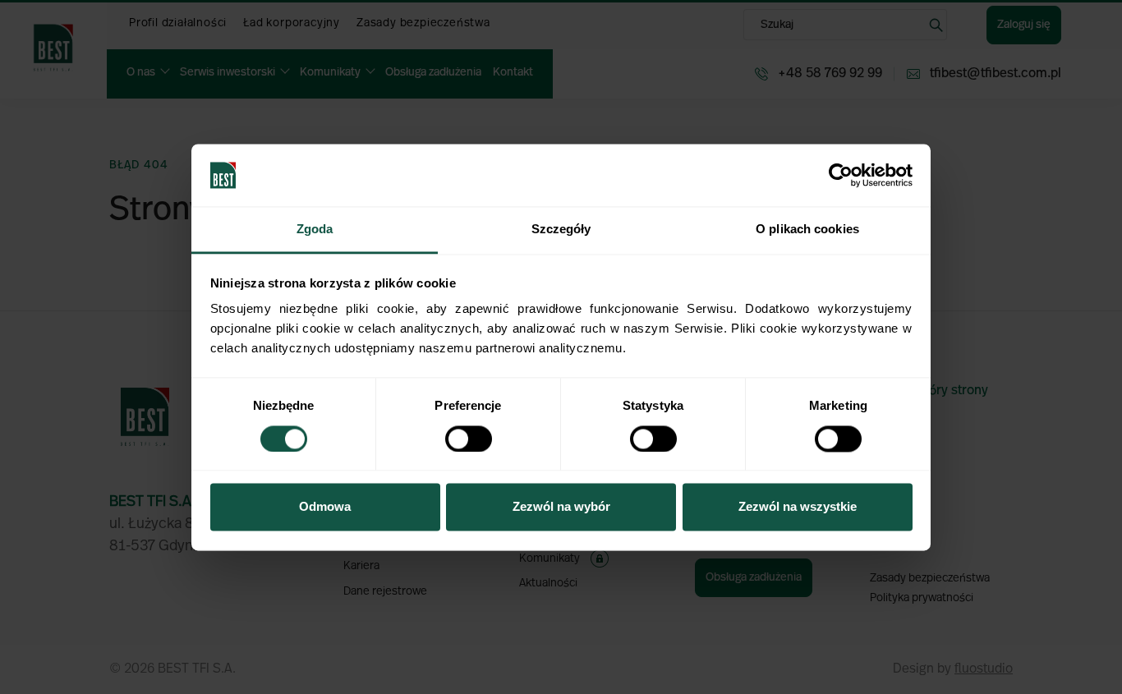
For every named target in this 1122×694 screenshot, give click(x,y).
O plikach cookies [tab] (807, 230)
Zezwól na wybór (561, 507)
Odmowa (325, 507)
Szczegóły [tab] (561, 230)
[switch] (468, 438)
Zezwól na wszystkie (797, 507)
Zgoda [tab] (315, 230)
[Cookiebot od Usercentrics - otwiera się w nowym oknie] (841, 175)
